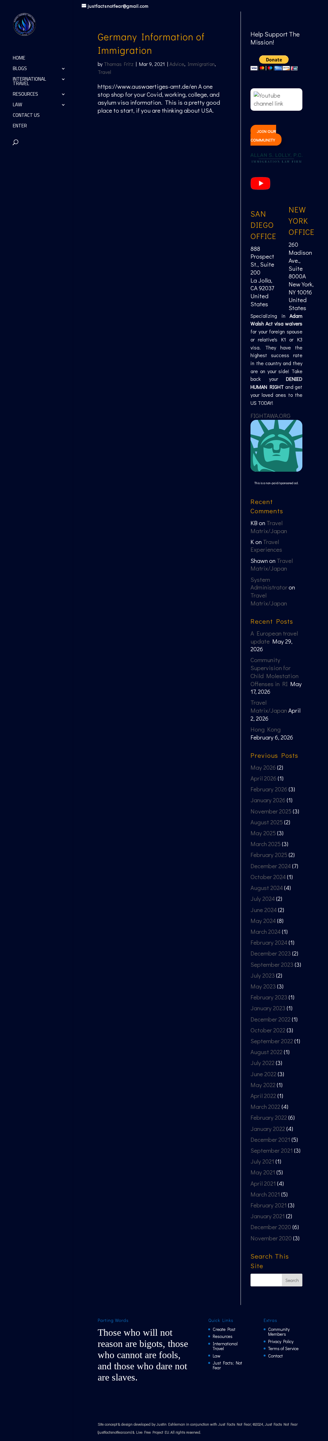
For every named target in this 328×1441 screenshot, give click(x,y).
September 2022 (271, 1041)
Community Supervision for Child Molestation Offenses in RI (274, 671)
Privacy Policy (280, 1341)
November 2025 (270, 811)
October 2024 (268, 877)
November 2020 (271, 1238)
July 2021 (262, 1161)
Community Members (279, 1331)
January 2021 (267, 1216)
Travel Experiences (266, 546)
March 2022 (265, 1106)
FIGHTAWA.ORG (270, 416)
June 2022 (263, 1074)
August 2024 (266, 888)
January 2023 (267, 1008)
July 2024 (262, 898)
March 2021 (265, 1194)
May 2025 (263, 833)
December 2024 (270, 866)
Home (19, 59)
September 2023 (271, 964)
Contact (275, 1356)
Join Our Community (263, 135)
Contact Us (26, 116)
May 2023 (263, 986)
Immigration (201, 63)
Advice (176, 63)
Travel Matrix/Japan (268, 527)
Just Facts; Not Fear (227, 1365)
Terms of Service (283, 1348)
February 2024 (268, 942)
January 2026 (267, 800)
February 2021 (268, 1205)
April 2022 (263, 1096)
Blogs (20, 69)
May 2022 (262, 1085)
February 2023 (268, 997)
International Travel (29, 82)
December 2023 (270, 953)
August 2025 (266, 822)
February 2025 (268, 855)
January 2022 (267, 1129)
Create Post (224, 1329)
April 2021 (263, 1183)
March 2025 (265, 844)
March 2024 (265, 931)
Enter (20, 127)
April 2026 (263, 778)
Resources (25, 95)
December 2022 (270, 1019)
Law (17, 105)
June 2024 (263, 910)
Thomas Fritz (119, 63)
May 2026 (263, 767)
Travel (104, 71)
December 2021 (270, 1139)
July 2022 (262, 1063)
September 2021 (271, 1150)
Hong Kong (265, 729)
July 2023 (262, 975)
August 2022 (266, 1052)
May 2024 (263, 921)
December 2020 (270, 1227)
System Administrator (268, 583)
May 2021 (262, 1172)
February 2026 (268, 789)
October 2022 (267, 1030)
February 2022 (268, 1117)
